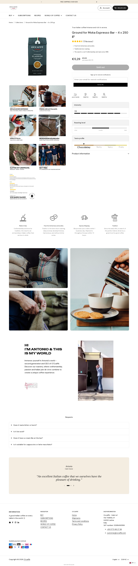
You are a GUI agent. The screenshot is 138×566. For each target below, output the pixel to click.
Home (11, 22)
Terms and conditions (80, 521)
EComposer (71, 564)
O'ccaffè (27, 559)
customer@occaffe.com (116, 533)
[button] (120, 8)
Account (106, 8)
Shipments (76, 518)
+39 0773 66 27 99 (114, 529)
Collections (19, 22)
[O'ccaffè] (13, 8)
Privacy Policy (77, 524)
